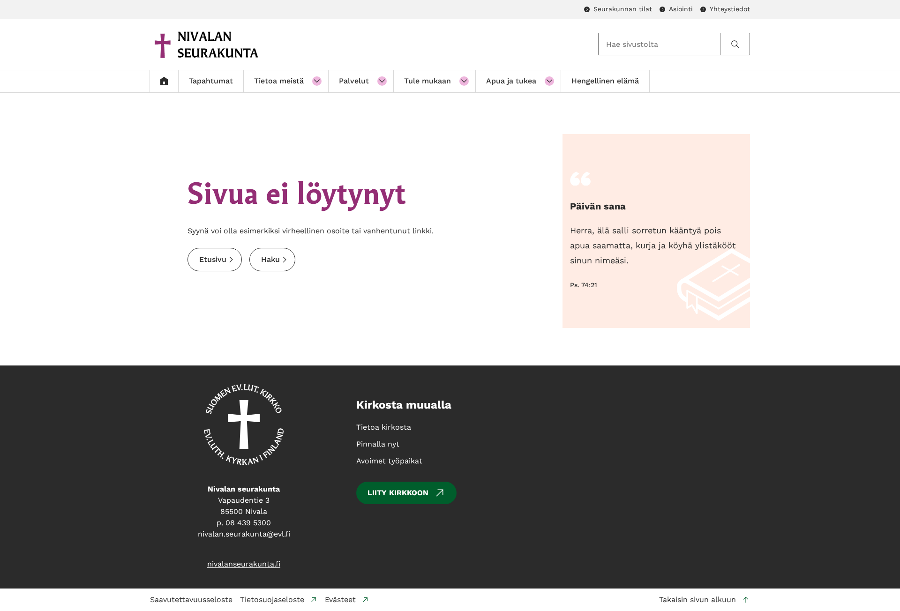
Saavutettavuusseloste (191, 599)
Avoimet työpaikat (389, 460)
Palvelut (354, 80)
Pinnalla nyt (377, 444)
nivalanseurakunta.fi (243, 563)
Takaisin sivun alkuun (697, 599)
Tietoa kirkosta (383, 427)
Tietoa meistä (279, 80)
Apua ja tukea (511, 80)
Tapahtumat (211, 80)
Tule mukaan (427, 80)
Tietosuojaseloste (272, 599)
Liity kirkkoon (398, 492)
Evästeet (340, 599)
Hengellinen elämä (605, 80)
